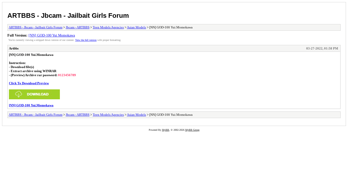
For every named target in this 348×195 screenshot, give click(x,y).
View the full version (86, 40)
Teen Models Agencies (108, 27)
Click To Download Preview (29, 83)
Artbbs (14, 48)
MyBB (165, 129)
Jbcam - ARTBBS (77, 27)
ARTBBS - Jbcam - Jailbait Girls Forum (68, 15)
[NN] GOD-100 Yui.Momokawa (52, 35)
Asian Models (136, 27)
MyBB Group (192, 129)
